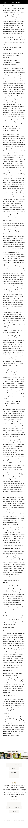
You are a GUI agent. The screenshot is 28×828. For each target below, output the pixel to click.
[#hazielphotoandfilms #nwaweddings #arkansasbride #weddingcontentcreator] (10, 755)
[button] (5, 3)
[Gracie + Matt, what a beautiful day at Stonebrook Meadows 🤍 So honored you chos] (17, 755)
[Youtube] (16, 799)
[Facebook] (12, 799)
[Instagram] (14, 799)
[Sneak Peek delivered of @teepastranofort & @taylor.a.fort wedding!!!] (24, 755)
